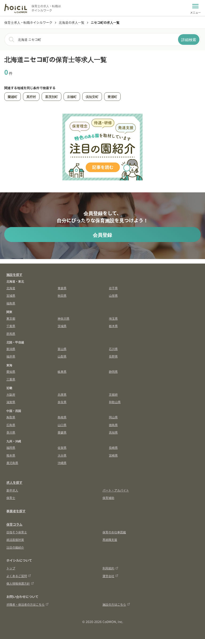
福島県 (10, 303)
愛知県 (10, 371)
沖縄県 (62, 463)
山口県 (62, 425)
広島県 (10, 425)
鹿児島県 (12, 463)
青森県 (62, 288)
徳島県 (113, 425)
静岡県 (113, 371)
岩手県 (113, 288)
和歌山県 (115, 402)
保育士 (10, 497)
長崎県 (113, 447)
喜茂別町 (51, 96)
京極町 (72, 96)
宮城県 (10, 295)
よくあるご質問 (16, 576)
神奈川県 (63, 318)
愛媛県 (62, 432)
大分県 (62, 455)
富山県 (62, 349)
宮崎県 (113, 455)
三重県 (10, 379)
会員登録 (102, 234)
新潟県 (10, 349)
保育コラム (14, 524)
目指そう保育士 (16, 532)
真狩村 (31, 96)
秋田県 (62, 295)
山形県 (113, 295)
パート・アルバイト (115, 490)
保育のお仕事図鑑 (114, 532)
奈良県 (62, 402)
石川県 (113, 349)
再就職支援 (109, 539)
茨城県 (62, 326)
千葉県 (10, 326)
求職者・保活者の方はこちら (25, 604)
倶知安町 (92, 96)
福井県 (10, 356)
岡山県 (113, 417)
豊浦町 (112, 96)
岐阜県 (62, 371)
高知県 (113, 432)
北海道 (10, 288)
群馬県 (10, 333)
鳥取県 (10, 417)
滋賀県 (10, 402)
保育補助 (108, 497)
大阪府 (10, 394)
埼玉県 (113, 318)
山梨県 (62, 356)
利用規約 (108, 568)
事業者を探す (16, 511)
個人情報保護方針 (18, 583)
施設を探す (14, 274)
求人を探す (14, 482)
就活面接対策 (15, 539)
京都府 (113, 394)
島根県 (62, 417)
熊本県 (10, 455)
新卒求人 (12, 490)
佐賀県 (62, 447)
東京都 (10, 318)
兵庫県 (62, 394)
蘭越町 (12, 96)
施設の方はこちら (114, 604)
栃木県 (113, 326)
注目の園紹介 (15, 547)
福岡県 (10, 447)
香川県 (10, 432)
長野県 (113, 356)
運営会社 (108, 576)
